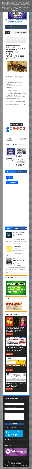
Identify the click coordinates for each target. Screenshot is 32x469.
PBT (20, 463)
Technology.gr (14, 463)
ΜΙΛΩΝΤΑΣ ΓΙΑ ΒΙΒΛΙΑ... (12, 314)
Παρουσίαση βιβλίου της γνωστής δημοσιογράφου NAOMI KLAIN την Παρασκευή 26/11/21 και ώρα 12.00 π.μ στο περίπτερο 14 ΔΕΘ (15, 329)
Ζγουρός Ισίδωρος (9, 45)
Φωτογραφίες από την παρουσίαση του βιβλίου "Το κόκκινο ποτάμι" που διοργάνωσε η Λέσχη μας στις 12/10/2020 (15, 350)
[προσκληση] (16, 358)
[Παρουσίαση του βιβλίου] (16, 374)
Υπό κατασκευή (17, 246)
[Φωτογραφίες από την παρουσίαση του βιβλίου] (16, 338)
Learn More (14, 10)
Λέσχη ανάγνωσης (12, 39)
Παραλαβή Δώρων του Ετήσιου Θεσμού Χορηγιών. (19, 234)
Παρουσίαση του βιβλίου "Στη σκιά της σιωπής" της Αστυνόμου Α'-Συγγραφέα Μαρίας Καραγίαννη (16, 385)
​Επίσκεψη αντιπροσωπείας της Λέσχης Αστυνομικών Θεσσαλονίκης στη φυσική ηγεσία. (18, 262)
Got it (19, 10)
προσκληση (9, 367)
